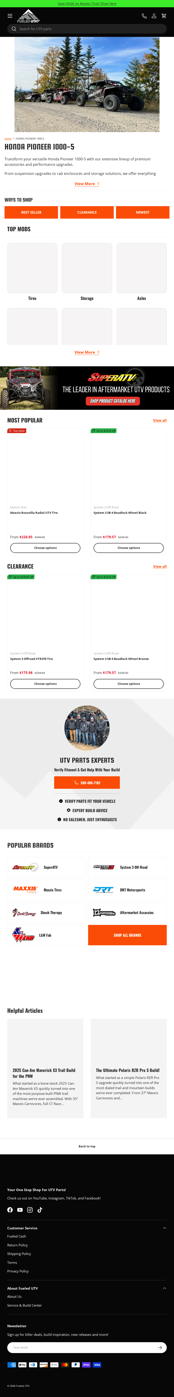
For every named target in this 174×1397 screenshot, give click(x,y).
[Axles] (142, 268)
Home (8, 138)
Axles (141, 298)
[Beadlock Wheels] (32, 333)
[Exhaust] (142, 333)
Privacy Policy (18, 1271)
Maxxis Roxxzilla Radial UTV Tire (34, 513)
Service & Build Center (24, 1305)
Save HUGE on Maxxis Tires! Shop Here (87, 4)
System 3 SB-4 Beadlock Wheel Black (120, 513)
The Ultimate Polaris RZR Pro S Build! (128, 1070)
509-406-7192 (90, 782)
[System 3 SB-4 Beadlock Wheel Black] (129, 466)
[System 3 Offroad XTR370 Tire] (45, 612)
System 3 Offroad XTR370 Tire (31, 659)
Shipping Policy (19, 1253)
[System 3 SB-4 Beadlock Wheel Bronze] (129, 612)
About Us (14, 1296)
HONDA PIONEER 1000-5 (30, 138)
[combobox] (87, 29)
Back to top (87, 1146)
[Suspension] (87, 333)
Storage (87, 298)
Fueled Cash (16, 1236)
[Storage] (87, 268)
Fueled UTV (22, 1385)
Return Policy (17, 1245)
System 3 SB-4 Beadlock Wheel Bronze (121, 659)
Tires (32, 298)
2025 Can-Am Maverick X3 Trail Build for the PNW (44, 1073)
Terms (12, 1262)
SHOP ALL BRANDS (127, 935)
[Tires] (32, 268)
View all (160, 420)
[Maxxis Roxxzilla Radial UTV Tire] (45, 466)
